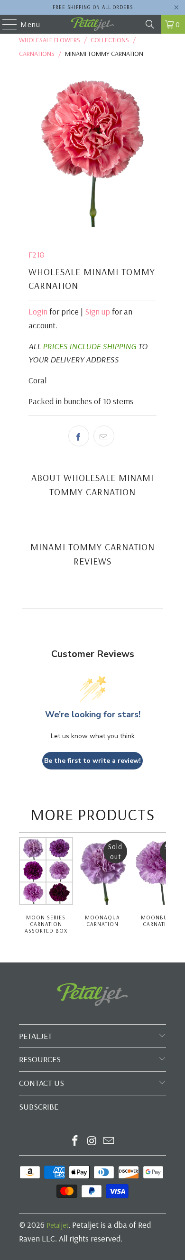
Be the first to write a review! (92, 760)
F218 (36, 254)
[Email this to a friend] (103, 436)
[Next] (163, 890)
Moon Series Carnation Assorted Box (46, 924)
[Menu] (5, 24)
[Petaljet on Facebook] (75, 1141)
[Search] (150, 24)
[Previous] (22, 890)
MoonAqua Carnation (102, 920)
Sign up (97, 311)
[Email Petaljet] (109, 1141)
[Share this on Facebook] (78, 436)
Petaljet (57, 1225)
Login (37, 311)
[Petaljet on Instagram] (92, 1141)
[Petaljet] (92, 24)
